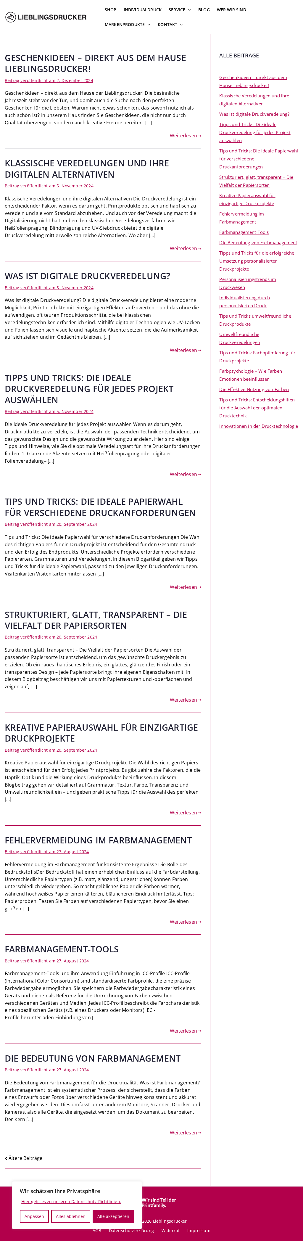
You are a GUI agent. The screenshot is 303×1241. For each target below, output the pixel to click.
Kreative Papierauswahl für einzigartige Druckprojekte (101, 732)
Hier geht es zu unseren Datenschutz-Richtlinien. (71, 1201)
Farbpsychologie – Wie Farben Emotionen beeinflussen (250, 375)
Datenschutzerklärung (131, 1230)
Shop (111, 9)
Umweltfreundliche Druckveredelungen (239, 338)
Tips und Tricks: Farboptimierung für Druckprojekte (257, 357)
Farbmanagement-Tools (62, 949)
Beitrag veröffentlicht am (49, 80)
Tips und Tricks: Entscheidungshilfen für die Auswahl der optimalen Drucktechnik (257, 408)
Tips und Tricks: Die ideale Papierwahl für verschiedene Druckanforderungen (100, 507)
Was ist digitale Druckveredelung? (87, 276)
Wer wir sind (231, 9)
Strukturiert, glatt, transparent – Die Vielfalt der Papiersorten (96, 620)
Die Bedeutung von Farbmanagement (92, 1058)
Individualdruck (143, 9)
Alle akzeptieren (113, 1216)
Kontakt (167, 24)
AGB (97, 1230)
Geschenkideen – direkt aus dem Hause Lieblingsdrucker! (95, 63)
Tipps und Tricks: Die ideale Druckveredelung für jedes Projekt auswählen (89, 389)
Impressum (198, 1230)
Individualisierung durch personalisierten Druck (244, 301)
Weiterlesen (183, 135)
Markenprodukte (125, 24)
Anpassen (34, 1216)
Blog (204, 9)
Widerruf (171, 1230)
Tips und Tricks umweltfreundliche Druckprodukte (255, 320)
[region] (77, 1205)
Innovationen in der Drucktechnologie (258, 426)
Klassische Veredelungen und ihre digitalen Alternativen (87, 168)
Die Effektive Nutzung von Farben (254, 389)
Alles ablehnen (71, 1216)
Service (177, 9)
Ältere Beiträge (25, 1158)
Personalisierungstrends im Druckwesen (247, 283)
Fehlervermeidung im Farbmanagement (98, 840)
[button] (188, 10)
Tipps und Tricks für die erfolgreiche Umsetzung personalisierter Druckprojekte (256, 261)
